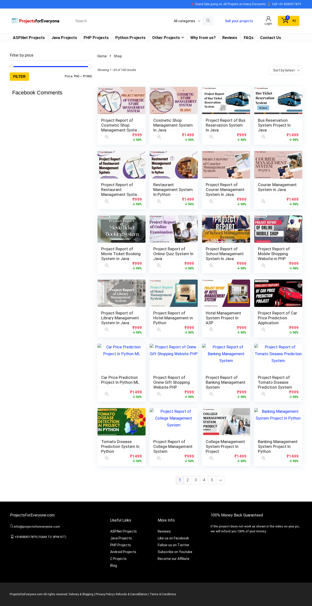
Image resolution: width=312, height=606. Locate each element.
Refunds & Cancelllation (131, 594)
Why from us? (203, 37)
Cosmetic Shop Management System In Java (173, 125)
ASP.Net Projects (29, 37)
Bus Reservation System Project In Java (274, 125)
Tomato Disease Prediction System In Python (120, 446)
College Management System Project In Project (225, 446)
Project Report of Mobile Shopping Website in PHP (274, 253)
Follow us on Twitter (173, 545)
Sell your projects (239, 21)
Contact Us (270, 37)
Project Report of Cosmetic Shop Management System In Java (121, 127)
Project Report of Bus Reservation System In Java (225, 125)
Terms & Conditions (163, 594)
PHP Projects (96, 37)
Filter (19, 76)
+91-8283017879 (289, 4)
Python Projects (130, 37)
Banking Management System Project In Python (278, 446)
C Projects (118, 559)
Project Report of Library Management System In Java (120, 318)
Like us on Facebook (173, 538)
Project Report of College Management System (173, 446)
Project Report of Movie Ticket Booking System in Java (121, 253)
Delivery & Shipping (81, 594)
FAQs (249, 37)
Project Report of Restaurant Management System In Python (121, 192)
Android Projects (123, 552)
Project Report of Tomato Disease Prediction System (275, 382)
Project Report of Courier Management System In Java (225, 189)
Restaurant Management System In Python (173, 189)
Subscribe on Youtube (175, 552)
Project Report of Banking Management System (225, 382)
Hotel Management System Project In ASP (223, 318)
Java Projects (64, 37)
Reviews (229, 37)
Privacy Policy (105, 594)
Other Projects (166, 37)
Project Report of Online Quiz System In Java (173, 253)
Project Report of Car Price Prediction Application (277, 318)
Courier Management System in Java (277, 187)
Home (102, 56)
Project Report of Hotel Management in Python (173, 318)
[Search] (208, 21)
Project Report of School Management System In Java (225, 253)
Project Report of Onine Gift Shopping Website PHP (171, 382)
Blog (113, 565)
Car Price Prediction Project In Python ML (120, 380)
